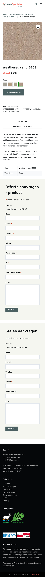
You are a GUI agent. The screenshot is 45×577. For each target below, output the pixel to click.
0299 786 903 (17, 468)
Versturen (12, 310)
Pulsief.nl (35, 574)
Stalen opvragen (9, 486)
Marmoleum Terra (22, 109)
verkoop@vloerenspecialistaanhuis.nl (22, 465)
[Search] (36, 4)
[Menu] (41, 4)
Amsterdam (18, 563)
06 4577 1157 (15, 471)
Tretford (6, 498)
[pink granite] (10, 84)
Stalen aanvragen (13, 100)
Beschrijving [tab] (22, 121)
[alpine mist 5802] (5, 84)
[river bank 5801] (15, 84)
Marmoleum (7, 489)
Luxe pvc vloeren (10, 492)
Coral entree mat (10, 495)
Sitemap (6, 501)
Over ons (6, 483)
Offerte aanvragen (13, 92)
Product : (9, 205)
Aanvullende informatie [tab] (22, 126)
